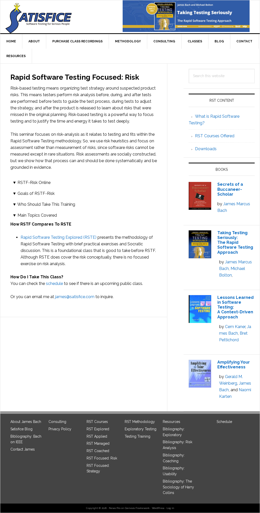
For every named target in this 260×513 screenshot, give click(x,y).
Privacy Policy (59, 429)
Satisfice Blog (21, 429)
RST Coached (98, 451)
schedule (55, 283)
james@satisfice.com (74, 296)
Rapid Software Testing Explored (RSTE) (58, 237)
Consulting (57, 422)
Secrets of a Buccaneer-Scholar (230, 189)
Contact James (22, 449)
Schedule (224, 422)
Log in (170, 508)
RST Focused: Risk (102, 458)
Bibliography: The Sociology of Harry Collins (178, 487)
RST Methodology (140, 422)
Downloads (206, 148)
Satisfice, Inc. (40, 18)
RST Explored (98, 429)
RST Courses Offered (214, 135)
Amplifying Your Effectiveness (233, 364)
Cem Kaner (235, 326)
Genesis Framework (137, 508)
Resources (171, 422)
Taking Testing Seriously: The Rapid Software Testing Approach (235, 242)
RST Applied (97, 436)
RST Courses (97, 422)
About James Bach (25, 422)
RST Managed (98, 443)
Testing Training (137, 436)
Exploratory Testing (140, 429)
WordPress (158, 508)
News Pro (114, 508)
